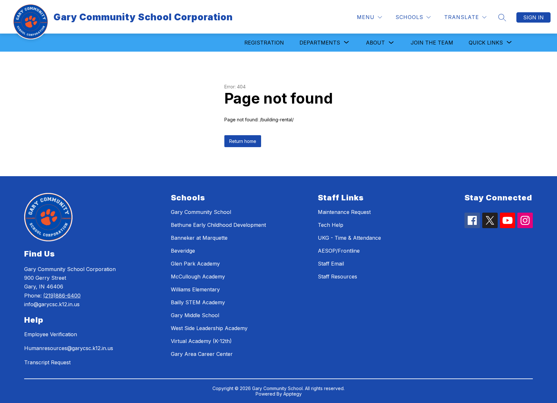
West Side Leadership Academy (209, 328)
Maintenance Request (344, 212)
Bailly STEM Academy (198, 302)
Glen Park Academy (195, 263)
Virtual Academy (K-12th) (201, 341)
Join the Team (432, 42)
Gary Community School (201, 212)
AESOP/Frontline (339, 250)
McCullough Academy (198, 276)
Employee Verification (50, 334)
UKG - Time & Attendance (349, 238)
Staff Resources (337, 276)
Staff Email (331, 263)
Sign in (533, 17)
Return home (242, 141)
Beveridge (183, 250)
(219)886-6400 (62, 295)
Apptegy (292, 394)
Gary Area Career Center (202, 354)
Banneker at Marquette (199, 238)
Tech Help (330, 225)
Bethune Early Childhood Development (218, 225)
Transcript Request (47, 362)
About (375, 42)
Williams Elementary (195, 289)
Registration (264, 42)
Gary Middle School (195, 315)
